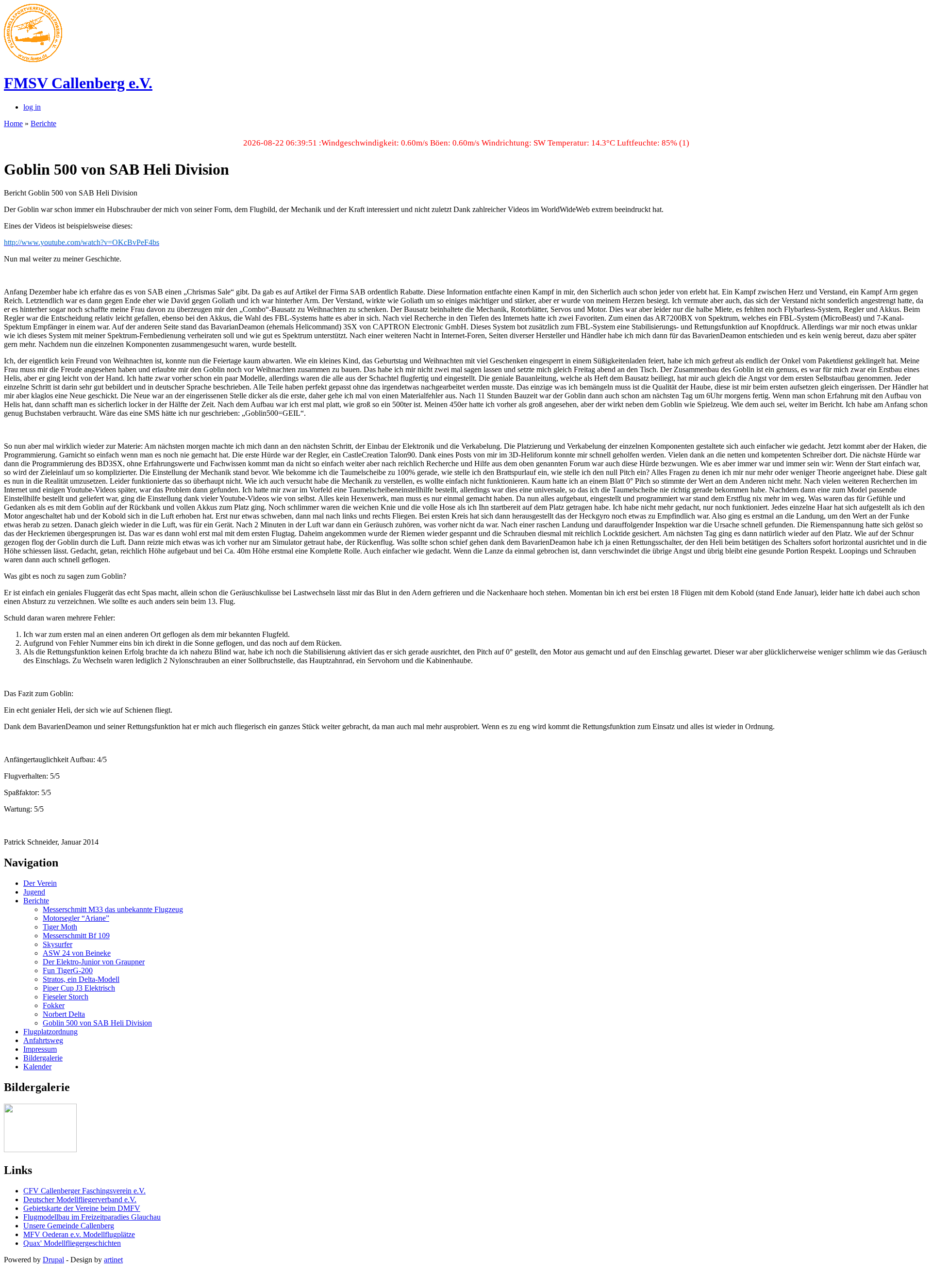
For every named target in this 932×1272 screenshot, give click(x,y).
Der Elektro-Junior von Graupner (94, 962)
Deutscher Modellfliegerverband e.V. (79, 1199)
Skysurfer (57, 944)
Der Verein (40, 883)
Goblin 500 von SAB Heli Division (97, 1023)
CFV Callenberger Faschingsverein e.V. (84, 1191)
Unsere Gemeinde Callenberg (68, 1226)
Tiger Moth (60, 927)
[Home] (33, 59)
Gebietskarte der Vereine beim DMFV (81, 1208)
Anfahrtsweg (43, 1040)
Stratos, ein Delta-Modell (81, 979)
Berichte (43, 123)
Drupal (53, 1260)
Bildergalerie (43, 1058)
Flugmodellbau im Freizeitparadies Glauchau (92, 1217)
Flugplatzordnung (50, 1031)
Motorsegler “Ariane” (76, 918)
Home (13, 123)
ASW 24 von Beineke (77, 953)
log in (32, 107)
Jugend (34, 892)
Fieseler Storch (65, 997)
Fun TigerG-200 (68, 970)
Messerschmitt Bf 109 (76, 935)
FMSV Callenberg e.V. (78, 83)
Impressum (40, 1049)
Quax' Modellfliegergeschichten (72, 1243)
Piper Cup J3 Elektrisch (79, 988)
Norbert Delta (64, 1014)
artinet (113, 1260)
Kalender (37, 1066)
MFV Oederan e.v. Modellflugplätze (79, 1234)
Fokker (54, 1005)
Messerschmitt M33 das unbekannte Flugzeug (113, 909)
